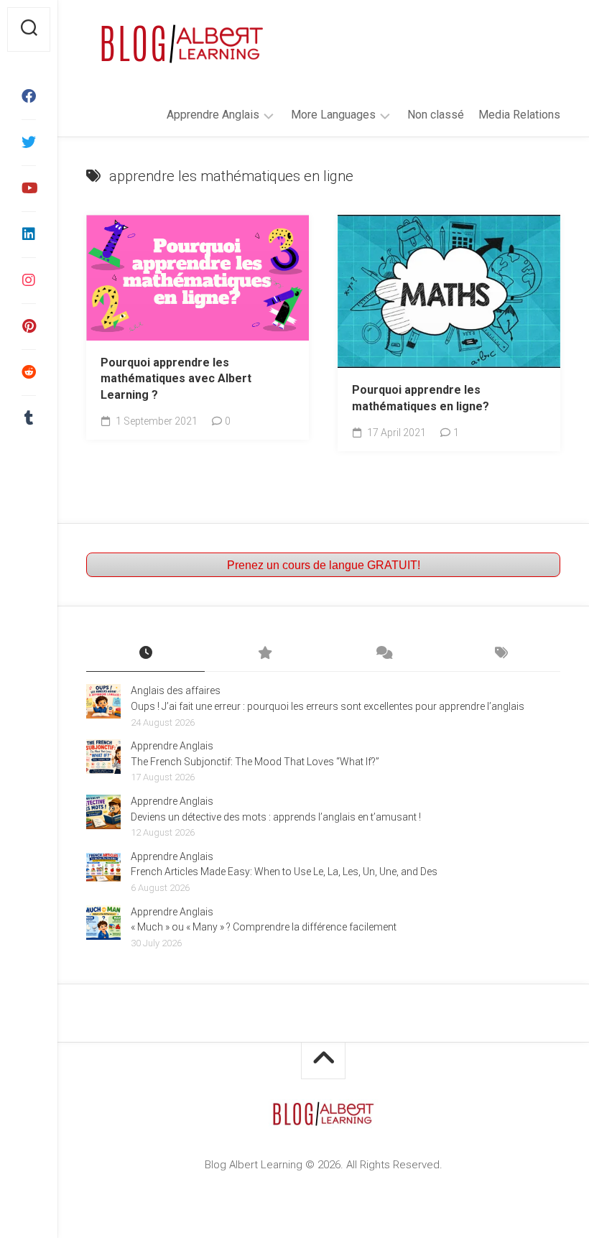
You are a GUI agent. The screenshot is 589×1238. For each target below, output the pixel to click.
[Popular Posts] (264, 654)
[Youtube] (28, 188)
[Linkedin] (28, 234)
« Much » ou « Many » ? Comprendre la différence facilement (263, 927)
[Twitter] (28, 142)
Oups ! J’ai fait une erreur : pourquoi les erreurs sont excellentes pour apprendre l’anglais (327, 706)
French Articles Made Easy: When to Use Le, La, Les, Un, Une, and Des (284, 871)
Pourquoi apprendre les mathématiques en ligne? (420, 398)
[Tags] (501, 654)
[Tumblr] (28, 418)
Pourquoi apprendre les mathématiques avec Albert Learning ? (176, 379)
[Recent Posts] (145, 654)
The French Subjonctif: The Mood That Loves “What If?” (255, 761)
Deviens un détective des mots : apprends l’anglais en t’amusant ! (276, 817)
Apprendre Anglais (213, 114)
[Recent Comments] (382, 654)
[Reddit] (28, 372)
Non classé (435, 114)
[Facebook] (28, 96)
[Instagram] (28, 280)
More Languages (333, 114)
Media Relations (519, 114)
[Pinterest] (28, 326)
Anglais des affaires (176, 690)
